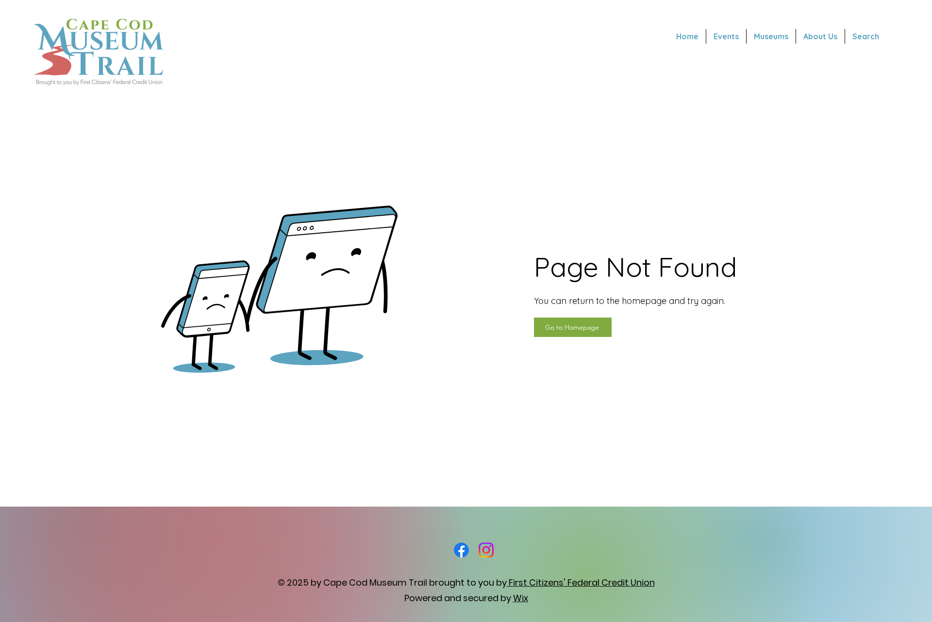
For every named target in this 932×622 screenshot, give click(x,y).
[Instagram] (486, 550)
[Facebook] (461, 550)
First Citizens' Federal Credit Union (581, 582)
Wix (520, 598)
